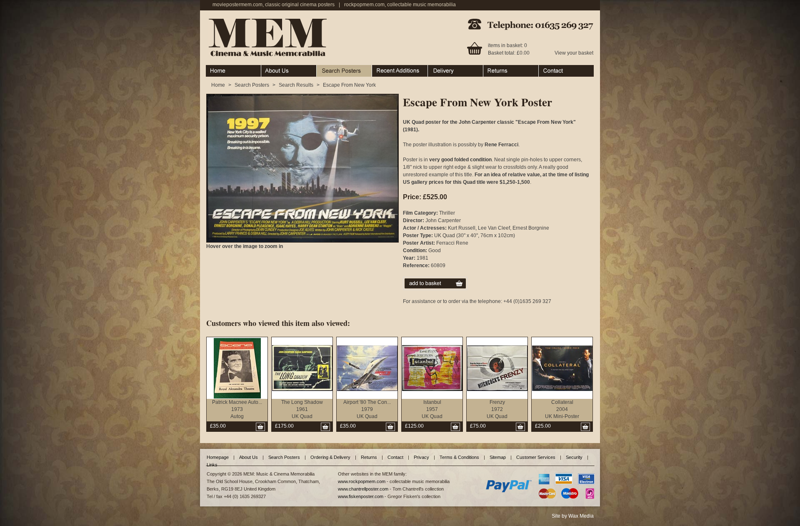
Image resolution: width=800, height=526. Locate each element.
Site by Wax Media (573, 516)
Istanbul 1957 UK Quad (432, 409)
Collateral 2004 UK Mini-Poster (562, 409)
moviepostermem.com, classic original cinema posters (273, 5)
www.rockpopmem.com (361, 481)
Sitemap (498, 457)
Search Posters (334, 69)
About (268, 69)
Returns (492, 69)
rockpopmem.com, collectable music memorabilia (400, 5)
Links (212, 464)
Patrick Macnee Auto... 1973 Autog (237, 409)
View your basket (574, 53)
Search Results (296, 85)
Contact (547, 69)
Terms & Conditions (459, 457)
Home (213, 69)
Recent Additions (391, 69)
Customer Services (535, 457)
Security (574, 457)
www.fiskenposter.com (360, 496)
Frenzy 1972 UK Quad (497, 409)
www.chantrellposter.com (363, 488)
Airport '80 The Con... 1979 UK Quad (367, 409)
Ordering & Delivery (450, 69)
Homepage (218, 457)
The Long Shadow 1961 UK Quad (302, 409)
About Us (248, 457)
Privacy (421, 457)
